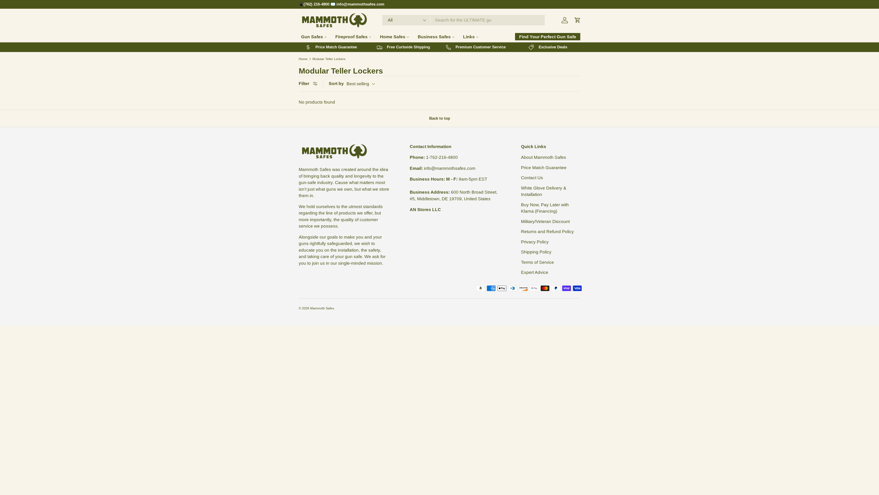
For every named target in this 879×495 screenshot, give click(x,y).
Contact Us (532, 178)
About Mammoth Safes (543, 157)
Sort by (336, 83)
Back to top (439, 118)
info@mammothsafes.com (449, 168)
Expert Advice (534, 272)
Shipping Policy (536, 252)
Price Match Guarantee (544, 167)
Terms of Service (537, 262)
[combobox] (463, 20)
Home (303, 58)
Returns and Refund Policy (547, 231)
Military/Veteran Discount (545, 221)
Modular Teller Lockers (328, 58)
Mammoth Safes (322, 308)
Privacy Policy (535, 241)
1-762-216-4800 (442, 157)
